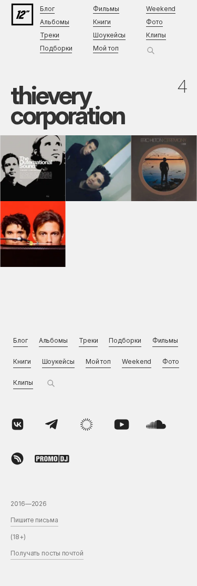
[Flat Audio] (86, 424)
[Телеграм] (52, 424)
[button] (150, 50)
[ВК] (17, 424)
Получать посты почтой (47, 553)
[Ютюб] (121, 424)
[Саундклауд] (156, 424)
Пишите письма (34, 520)
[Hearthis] (17, 458)
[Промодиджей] (52, 458)
